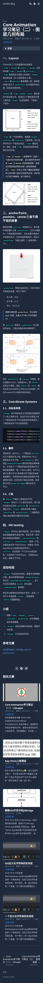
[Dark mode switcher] (34, 4)
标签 (5, 972)
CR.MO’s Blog (9, 4)
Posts (5, 21)
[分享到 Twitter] (17, 668)
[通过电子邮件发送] (26, 668)
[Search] (30, 4)
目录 (10, 48)
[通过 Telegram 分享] (21, 668)
